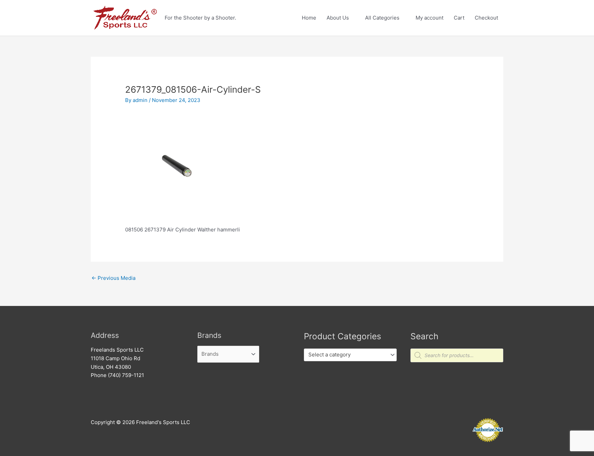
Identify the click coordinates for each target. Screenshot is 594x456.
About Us (338, 17)
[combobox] (350, 355)
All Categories (382, 17)
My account (429, 17)
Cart (459, 17)
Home (309, 17)
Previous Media (113, 278)
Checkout (486, 17)
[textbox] (347, 354)
